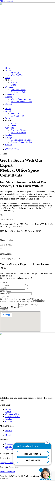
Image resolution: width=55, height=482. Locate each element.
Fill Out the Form (7, 472)
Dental (13, 85)
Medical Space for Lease (21, 99)
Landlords (9, 94)
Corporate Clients (18, 89)
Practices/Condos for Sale (21, 101)
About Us (15, 73)
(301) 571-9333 (6, 462)
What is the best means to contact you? (17, 302)
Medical (14, 82)
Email (3, 291)
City (2, 296)
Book (7, 77)
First (26, 285)
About (8, 70)
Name (3, 283)
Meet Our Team (17, 75)
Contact (8, 104)
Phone (3, 294)
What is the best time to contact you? (16, 299)
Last (26, 288)
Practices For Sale (18, 92)
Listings (8, 97)
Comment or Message (9, 307)
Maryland (9, 444)
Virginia (8, 446)
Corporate (9, 87)
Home (8, 68)
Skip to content (6, 1)
